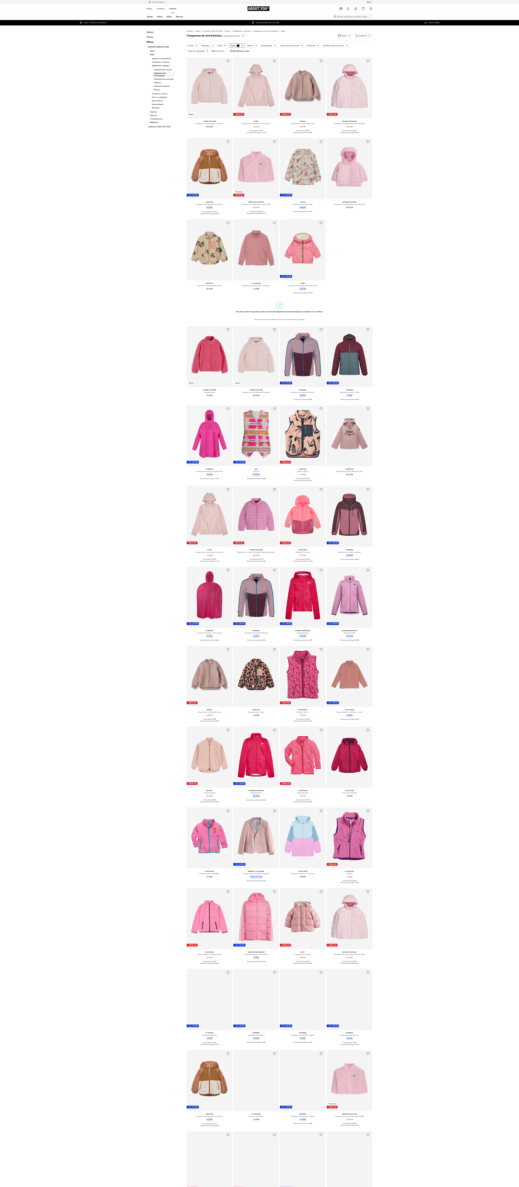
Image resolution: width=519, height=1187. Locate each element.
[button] (344, 36)
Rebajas (205, 46)
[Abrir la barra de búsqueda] (334, 16)
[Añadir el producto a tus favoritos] (227, 61)
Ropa (227, 31)
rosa (283, 31)
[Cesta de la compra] (370, 8)
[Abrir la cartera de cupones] (340, 8)
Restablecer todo (241, 51)
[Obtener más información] (209, 130)
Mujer (149, 8)
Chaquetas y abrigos (242, 31)
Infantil (172, 8)
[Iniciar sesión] (348, 8)
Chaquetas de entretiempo (266, 31)
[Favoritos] (363, 8)
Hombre (161, 8)
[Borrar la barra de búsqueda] (370, 16)
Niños (198, 31)
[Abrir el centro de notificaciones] (355, 8)
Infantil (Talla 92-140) (212, 31)
